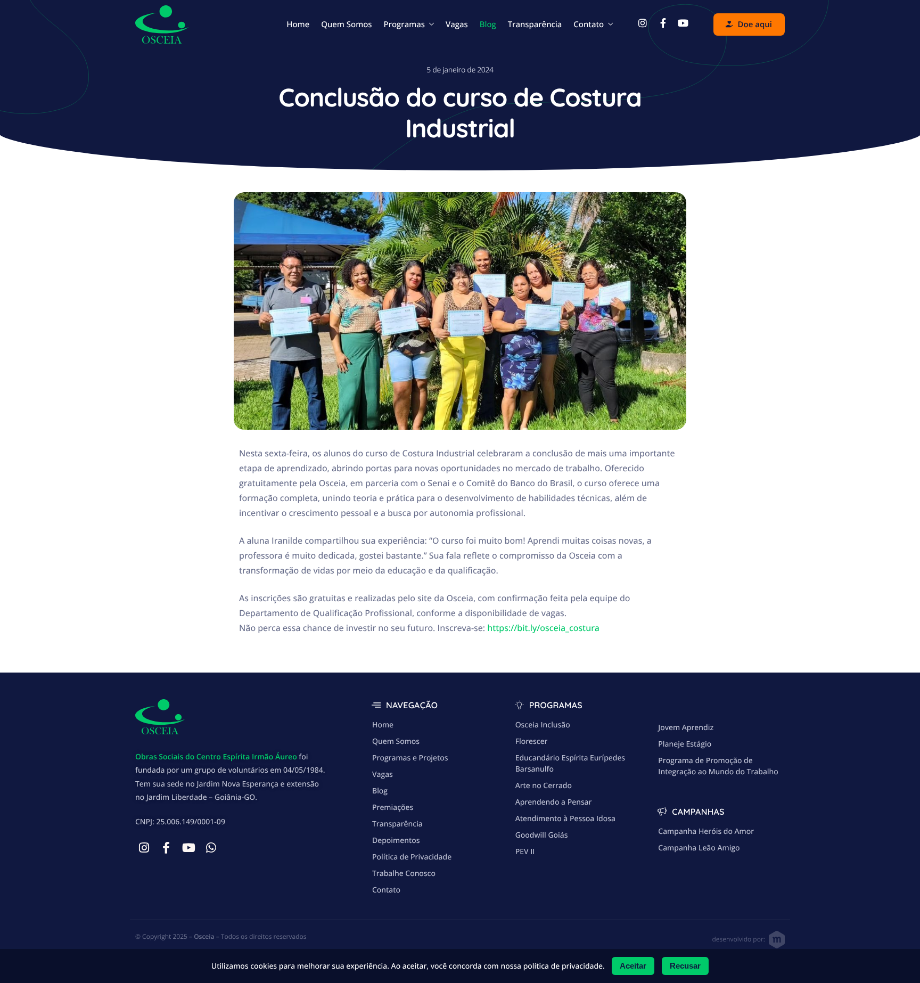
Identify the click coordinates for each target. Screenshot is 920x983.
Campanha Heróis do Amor (706, 831)
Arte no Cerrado (543, 786)
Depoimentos (396, 840)
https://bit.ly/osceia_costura (543, 628)
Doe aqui (755, 24)
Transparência (535, 24)
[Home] (161, 23)
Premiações (392, 807)
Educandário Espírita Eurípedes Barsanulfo (570, 763)
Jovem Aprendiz (685, 728)
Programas (404, 24)
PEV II (525, 852)
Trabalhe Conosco (404, 874)
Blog (488, 24)
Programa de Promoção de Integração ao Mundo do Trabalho (718, 766)
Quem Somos (346, 24)
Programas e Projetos (410, 758)
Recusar (685, 965)
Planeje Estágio (684, 744)
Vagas (457, 24)
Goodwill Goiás (541, 835)
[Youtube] (188, 847)
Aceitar (633, 965)
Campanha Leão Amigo (699, 848)
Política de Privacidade (411, 857)
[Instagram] (143, 847)
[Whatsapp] (210, 847)
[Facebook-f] (166, 847)
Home (297, 24)
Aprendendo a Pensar (553, 802)
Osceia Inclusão (542, 725)
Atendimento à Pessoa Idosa (565, 819)
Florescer (531, 741)
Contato (588, 24)
